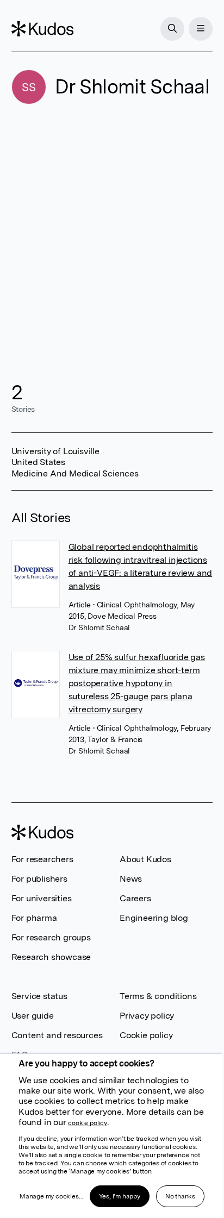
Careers (135, 898)
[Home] (42, 28)
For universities (41, 898)
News (131, 879)
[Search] (172, 29)
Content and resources (57, 1035)
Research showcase (51, 957)
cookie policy (87, 1123)
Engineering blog (154, 918)
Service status (39, 996)
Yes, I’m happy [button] (119, 1196)
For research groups (51, 937)
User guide (32, 1015)
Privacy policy (147, 1015)
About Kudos (145, 859)
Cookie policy (146, 1035)
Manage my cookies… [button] (51, 1196)
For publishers (39, 879)
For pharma (34, 918)
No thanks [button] (180, 1196)
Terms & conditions (158, 996)
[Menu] (201, 29)
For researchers (42, 859)
